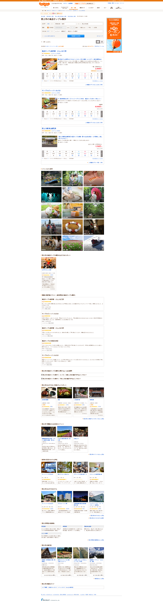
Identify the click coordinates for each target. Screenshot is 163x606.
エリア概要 (44, 587)
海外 (111, 8)
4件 (67, 404)
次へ (102, 76)
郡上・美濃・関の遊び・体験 (60, 16)
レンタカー (91, 7)
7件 (83, 508)
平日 (90, 27)
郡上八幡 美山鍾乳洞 (49, 128)
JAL (75, 594)
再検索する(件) (75, 36)
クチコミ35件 (56, 131)
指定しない (83, 27)
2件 (83, 404)
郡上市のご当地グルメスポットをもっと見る (94, 418)
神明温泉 (65, 526)
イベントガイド (69, 10)
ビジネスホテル (56, 594)
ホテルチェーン (49, 594)
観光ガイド (54, 10)
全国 (48, 23)
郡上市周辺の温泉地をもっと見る (96, 540)
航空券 (98, 7)
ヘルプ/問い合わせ (120, 0)
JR (74, 594)
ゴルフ (105, 7)
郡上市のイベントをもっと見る (97, 454)
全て (48, 31)
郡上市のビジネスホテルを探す (97, 518)
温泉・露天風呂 (63, 594)
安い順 (46, 46)
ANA (78, 594)
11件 (99, 406)
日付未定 (51, 27)
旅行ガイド (49, 10)
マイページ (122, 3)
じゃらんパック (64, 8)
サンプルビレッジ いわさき (51, 90)
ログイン (65, 3)
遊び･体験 (43, 16)
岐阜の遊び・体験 (50, 16)
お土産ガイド (75, 10)
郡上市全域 (85, 23)
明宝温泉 (44, 526)
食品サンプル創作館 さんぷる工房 (54, 51)
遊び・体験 (73, 7)
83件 (68, 508)
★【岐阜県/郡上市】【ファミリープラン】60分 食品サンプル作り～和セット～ (80, 98)
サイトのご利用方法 (112, 0)
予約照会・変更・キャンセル (113, 3)
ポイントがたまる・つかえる (46, 13)
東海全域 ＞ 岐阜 (59, 23)
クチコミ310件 (56, 53)
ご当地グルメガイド (61, 10)
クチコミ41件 (55, 93)
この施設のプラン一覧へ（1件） (95, 162)
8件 (51, 406)
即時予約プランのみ (99, 46)
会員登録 (70, 3)
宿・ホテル (43, 594)
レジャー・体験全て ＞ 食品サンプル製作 (66, 31)
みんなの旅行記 (82, 10)
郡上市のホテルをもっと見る (97, 515)
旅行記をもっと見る (99, 578)
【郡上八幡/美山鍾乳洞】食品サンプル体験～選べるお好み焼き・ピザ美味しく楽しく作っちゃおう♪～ (80, 137)
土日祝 (95, 27)
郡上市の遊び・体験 (72, 16)
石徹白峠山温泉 (87, 526)
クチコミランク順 (53, 46)
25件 (52, 275)
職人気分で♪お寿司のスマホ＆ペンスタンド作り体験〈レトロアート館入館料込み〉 (80, 59)
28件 (52, 508)
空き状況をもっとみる (98, 81)
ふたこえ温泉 (45, 533)
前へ (43, 76)
